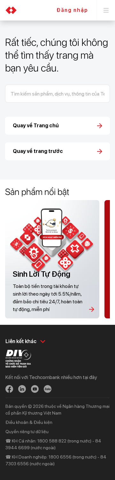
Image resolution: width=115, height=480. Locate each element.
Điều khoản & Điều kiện (28, 422)
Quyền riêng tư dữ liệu (27, 431)
